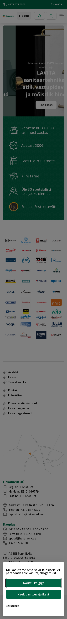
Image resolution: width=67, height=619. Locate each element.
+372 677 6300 (16, 4)
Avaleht (13, 372)
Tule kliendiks (17, 382)
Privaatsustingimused (22, 403)
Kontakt (13, 390)
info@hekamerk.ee (31, 514)
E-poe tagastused (20, 413)
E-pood (24, 15)
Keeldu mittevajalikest (33, 594)
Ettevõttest (16, 395)
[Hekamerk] (8, 16)
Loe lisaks (42, 105)
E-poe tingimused (19, 408)
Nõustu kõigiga (33, 583)
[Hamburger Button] (61, 16)
